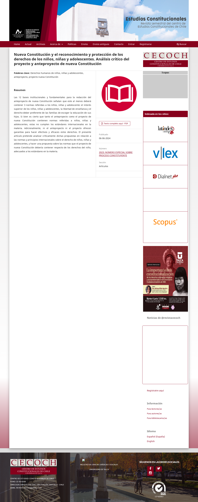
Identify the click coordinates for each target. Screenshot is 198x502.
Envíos (84, 44)
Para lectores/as (154, 408)
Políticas (72, 44)
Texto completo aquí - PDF (115, 123)
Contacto (118, 44)
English (151, 441)
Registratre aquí (155, 390)
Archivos (40, 44)
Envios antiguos (101, 44)
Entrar (131, 44)
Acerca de (55, 44)
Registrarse (146, 44)
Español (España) (156, 436)
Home (17, 44)
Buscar (183, 44)
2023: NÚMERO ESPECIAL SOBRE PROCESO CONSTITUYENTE (116, 154)
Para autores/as (154, 413)
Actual (28, 44)
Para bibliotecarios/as (157, 418)
